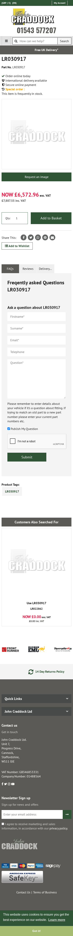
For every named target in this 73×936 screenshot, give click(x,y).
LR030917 (12, 491)
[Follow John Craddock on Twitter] (5, 783)
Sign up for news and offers (20, 804)
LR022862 (36, 605)
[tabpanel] (36, 374)
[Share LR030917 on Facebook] (23, 237)
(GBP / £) (6, 2)
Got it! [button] (36, 930)
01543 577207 (36, 30)
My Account (59, 2)
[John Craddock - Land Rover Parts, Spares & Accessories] (36, 17)
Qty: (7, 218)
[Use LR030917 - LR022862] (36, 563)
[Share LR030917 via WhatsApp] (38, 237)
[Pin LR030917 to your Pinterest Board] (45, 237)
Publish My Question (24, 429)
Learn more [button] (56, 919)
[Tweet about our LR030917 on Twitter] (31, 237)
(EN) (14, 2)
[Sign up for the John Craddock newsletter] (67, 814)
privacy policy (58, 828)
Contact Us (23, 892)
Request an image (36, 177)
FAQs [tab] (10, 269)
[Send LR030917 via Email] (52, 237)
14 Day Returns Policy (43, 671)
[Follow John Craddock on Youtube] (12, 783)
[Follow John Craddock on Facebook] (2, 783)
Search (64, 41)
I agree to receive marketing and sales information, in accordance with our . (35, 826)
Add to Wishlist (18, 246)
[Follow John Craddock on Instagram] (9, 783)
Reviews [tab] (28, 269)
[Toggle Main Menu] (6, 41)
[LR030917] (36, 134)
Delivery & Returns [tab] (47, 269)
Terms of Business (45, 892)
